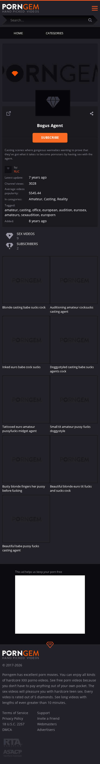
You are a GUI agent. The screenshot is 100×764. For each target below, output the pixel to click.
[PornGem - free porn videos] (20, 8)
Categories (54, 33)
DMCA (7, 729)
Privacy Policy (12, 718)
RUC (17, 171)
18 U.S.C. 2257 (13, 724)
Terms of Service (15, 713)
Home (18, 33)
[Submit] (92, 20)
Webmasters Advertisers (47, 727)
